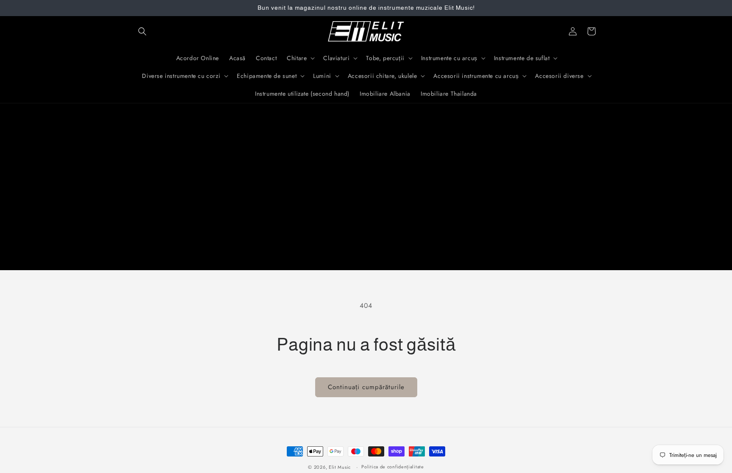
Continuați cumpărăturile (366, 387)
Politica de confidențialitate (392, 466)
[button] (142, 31)
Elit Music (340, 467)
